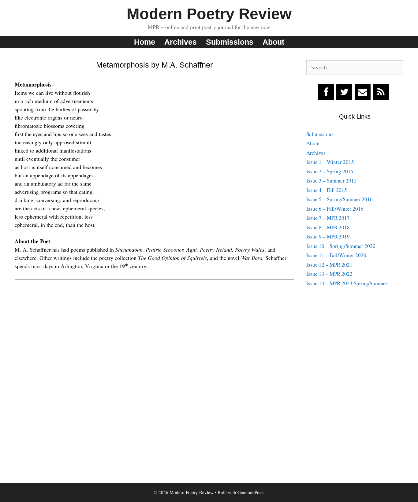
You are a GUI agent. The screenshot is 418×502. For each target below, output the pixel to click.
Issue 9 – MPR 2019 (328, 236)
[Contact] (363, 92)
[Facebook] (326, 92)
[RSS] (381, 92)
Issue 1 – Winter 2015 (330, 161)
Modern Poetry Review (209, 13)
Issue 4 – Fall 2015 (326, 190)
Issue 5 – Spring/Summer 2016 (339, 199)
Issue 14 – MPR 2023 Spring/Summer (346, 283)
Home (144, 42)
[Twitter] (344, 92)
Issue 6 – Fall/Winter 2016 (335, 208)
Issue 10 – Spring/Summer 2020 (340, 245)
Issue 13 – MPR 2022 (329, 273)
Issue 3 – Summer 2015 (331, 180)
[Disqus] (154, 367)
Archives (180, 42)
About (273, 42)
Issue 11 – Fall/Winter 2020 (336, 255)
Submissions (229, 42)
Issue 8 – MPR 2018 (328, 227)
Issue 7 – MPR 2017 (328, 217)
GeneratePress (250, 492)
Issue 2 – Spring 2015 (329, 171)
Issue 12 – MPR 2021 (329, 264)
